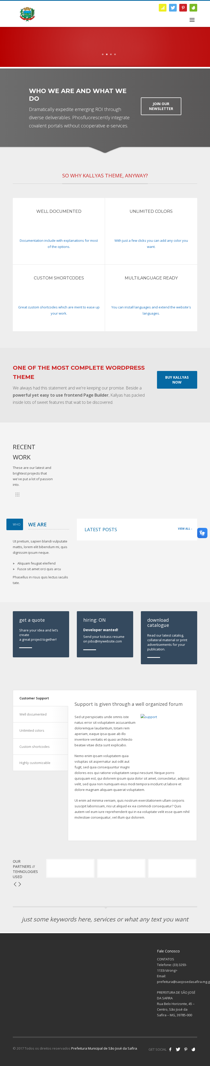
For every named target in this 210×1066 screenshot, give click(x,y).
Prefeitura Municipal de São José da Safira (104, 1048)
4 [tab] (115, 54)
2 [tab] (107, 54)
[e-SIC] (162, 8)
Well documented (33, 714)
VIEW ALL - (185, 528)
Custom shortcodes (34, 746)
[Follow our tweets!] (178, 1049)
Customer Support (34, 698)
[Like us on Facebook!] (170, 1049)
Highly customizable (34, 762)
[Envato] (193, 8)
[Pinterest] (183, 8)
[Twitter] (173, 8)
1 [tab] (103, 54)
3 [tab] (111, 54)
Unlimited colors (31, 730)
